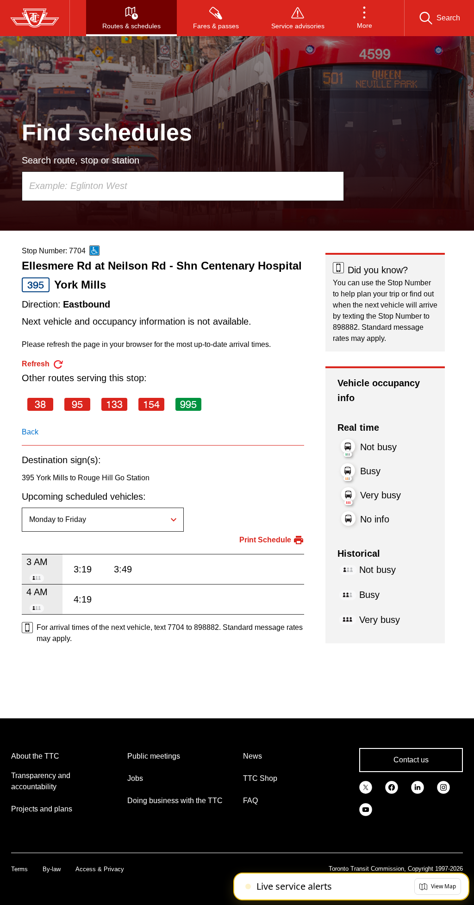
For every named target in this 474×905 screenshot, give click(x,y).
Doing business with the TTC (175, 800)
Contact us (411, 760)
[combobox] (183, 186)
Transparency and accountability (40, 781)
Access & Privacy (99, 869)
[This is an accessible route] (94, 250)
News (252, 756)
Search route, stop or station (80, 160)
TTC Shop (260, 778)
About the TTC (35, 756)
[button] (364, 18)
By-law (52, 869)
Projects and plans (41, 809)
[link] (365, 786)
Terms (19, 869)
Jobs (135, 778)
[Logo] (35, 18)
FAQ (250, 800)
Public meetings (153, 756)
